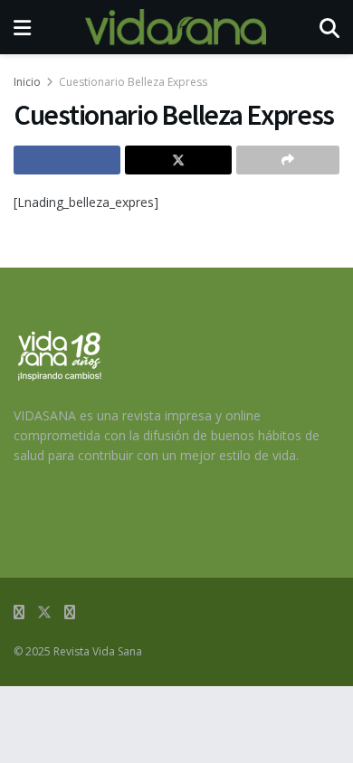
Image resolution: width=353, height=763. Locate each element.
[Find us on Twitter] (44, 612)
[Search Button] (329, 27)
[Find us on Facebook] (19, 612)
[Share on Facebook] (67, 160)
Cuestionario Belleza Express (133, 81)
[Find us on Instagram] (69, 612)
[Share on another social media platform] (287, 160)
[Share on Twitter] (178, 160)
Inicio (27, 81)
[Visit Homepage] (175, 27)
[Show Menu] (22, 27)
